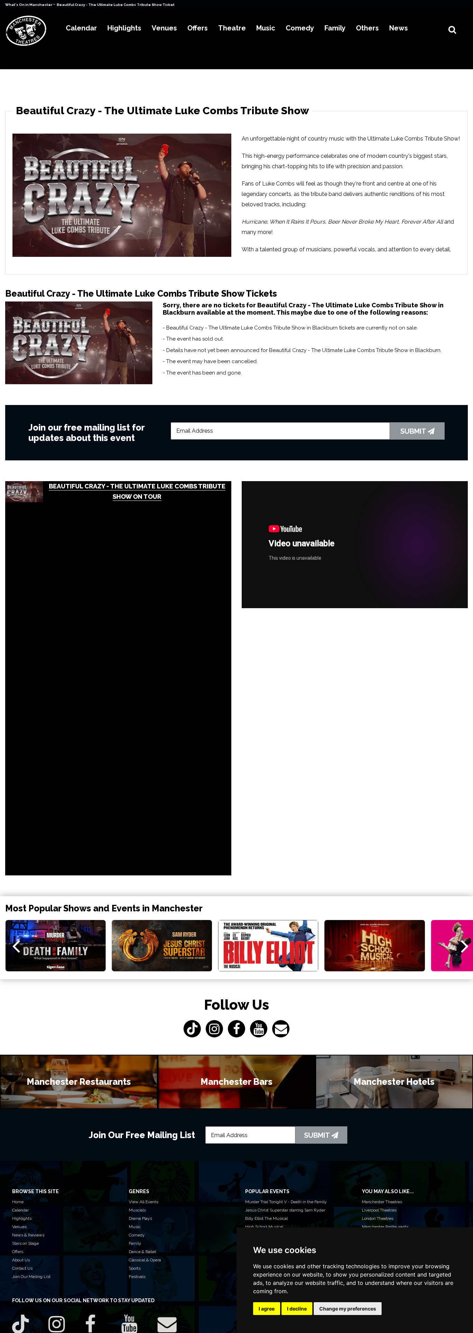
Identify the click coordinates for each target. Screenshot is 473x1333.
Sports (135, 1268)
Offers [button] (197, 28)
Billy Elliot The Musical (266, 1218)
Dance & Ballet (142, 1251)
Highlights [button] (124, 28)
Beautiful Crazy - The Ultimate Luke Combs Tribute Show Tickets (117, 5)
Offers (17, 1251)
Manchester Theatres (382, 1201)
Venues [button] (164, 28)
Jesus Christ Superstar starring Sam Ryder (285, 1210)
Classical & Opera (145, 1260)
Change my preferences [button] (347, 1309)
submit (414, 431)
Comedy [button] (300, 28)
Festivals (137, 1276)
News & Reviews (28, 1235)
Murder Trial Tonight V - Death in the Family (286, 1201)
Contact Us (22, 1268)
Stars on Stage (25, 1243)
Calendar (20, 1210)
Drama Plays (140, 1218)
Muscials (137, 1210)
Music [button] (265, 28)
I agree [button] (267, 1309)
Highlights (22, 1218)
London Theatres (377, 1218)
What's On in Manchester (29, 5)
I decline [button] (297, 1309)
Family (135, 1243)
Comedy (137, 1235)
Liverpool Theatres (379, 1210)
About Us (21, 1260)
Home (18, 1201)
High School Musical (264, 1226)
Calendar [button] (81, 28)
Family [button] (335, 28)
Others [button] (367, 28)
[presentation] (16, 945)
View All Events (143, 1201)
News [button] (398, 28)
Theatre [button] (232, 28)
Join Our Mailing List (31, 1276)
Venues (19, 1226)
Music (135, 1226)
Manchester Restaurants (385, 1226)
